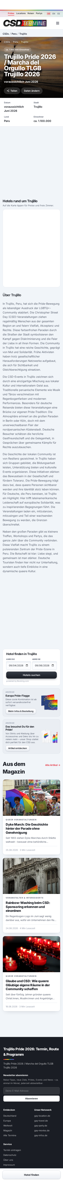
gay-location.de (42, 1115)
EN (53, 13)
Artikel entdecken (17, 748)
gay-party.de (40, 1125)
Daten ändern (32, 90)
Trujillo (23, 33)
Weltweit (7, 1125)
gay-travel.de (41, 1120)
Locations (21, 13)
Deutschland (9, 1115)
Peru (14, 33)
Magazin (7, 1130)
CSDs (6, 33)
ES (58, 13)
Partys (39, 13)
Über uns (8, 1160)
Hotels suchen (31, 675)
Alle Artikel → (52, 765)
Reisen (31, 13)
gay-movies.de (42, 1130)
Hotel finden (31, 1174)
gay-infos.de (40, 1135)
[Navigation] (58, 23)
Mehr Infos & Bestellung (20, 711)
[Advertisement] (31, 5)
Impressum (9, 1164)
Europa (7, 1120)
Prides (11, 13)
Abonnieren (31, 1098)
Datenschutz (9, 1155)
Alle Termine (9, 1135)
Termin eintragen (12, 1150)
